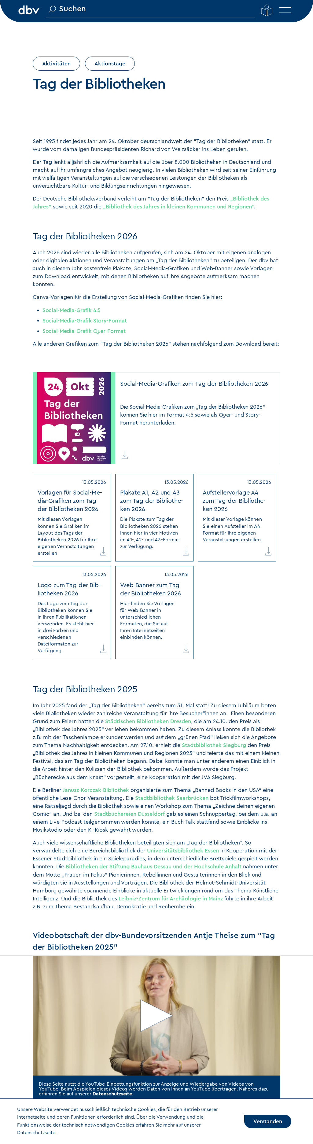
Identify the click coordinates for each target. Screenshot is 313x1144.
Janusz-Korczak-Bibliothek (96, 790)
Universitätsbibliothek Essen (183, 850)
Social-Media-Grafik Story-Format (84, 320)
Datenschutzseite (112, 1093)
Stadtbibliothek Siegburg (214, 745)
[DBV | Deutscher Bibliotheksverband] (29, 9)
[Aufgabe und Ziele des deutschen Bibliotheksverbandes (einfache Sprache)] (267, 10)
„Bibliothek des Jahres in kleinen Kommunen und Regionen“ (178, 206)
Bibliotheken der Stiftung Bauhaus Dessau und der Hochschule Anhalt (153, 866)
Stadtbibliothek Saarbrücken (171, 798)
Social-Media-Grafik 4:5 (71, 310)
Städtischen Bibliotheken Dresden (148, 721)
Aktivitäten (56, 63)
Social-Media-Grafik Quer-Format (84, 331)
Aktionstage (109, 63)
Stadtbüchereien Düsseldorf (129, 814)
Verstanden (267, 1121)
